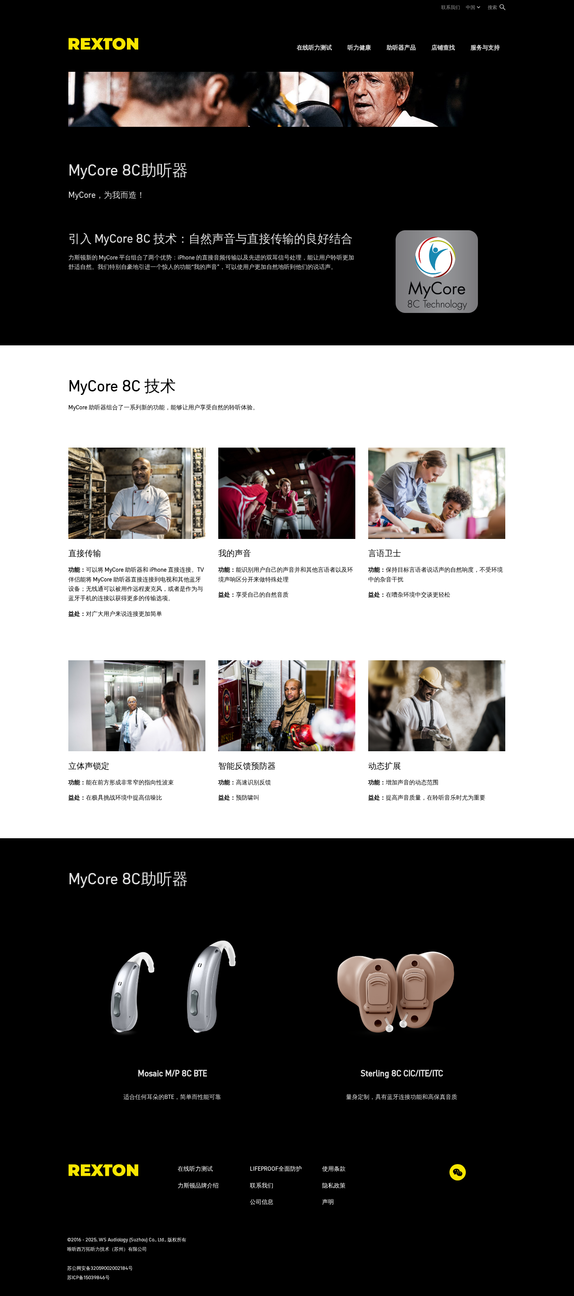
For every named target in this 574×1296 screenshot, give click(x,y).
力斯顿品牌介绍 (198, 1185)
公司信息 (261, 1202)
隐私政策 (334, 1185)
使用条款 (334, 1168)
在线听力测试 (195, 1168)
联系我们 (450, 7)
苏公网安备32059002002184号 (100, 1268)
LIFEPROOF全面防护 (276, 1168)
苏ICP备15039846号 (88, 1277)
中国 (470, 7)
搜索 (492, 7)
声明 (328, 1202)
